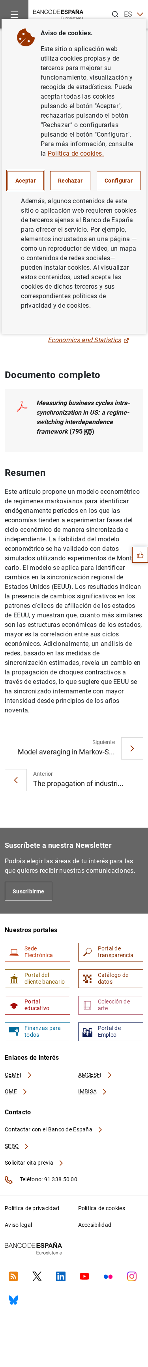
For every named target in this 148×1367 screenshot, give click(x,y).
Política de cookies (101, 1208)
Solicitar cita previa (29, 1162)
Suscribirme (28, 891)
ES (128, 14)
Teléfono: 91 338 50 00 (48, 1179)
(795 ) (83, 417)
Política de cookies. (76, 153)
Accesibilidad (95, 1225)
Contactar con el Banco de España (49, 1129)
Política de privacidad (32, 1208)
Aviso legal (18, 1225)
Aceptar (25, 180)
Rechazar (70, 180)
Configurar (119, 180)
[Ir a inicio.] (58, 13)
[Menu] (14, 14)
